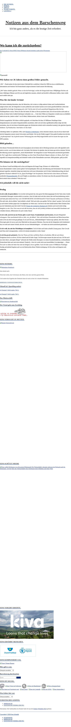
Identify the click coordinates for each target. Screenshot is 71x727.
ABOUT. (6, 7)
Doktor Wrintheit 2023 (40, 709)
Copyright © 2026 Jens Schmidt (9, 714)
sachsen (41, 50)
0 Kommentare (46, 50)
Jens (1, 50)
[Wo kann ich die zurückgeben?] (33, 71)
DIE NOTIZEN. (8, 4)
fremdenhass (33, 50)
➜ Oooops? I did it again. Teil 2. (9, 290)
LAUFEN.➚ (7, 11)
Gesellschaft (5, 50)
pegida (38, 50)
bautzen (24, 50)
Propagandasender (12, 176)
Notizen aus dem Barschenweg (36, 22)
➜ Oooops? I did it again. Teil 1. (9, 294)
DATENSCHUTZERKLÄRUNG (14, 282)
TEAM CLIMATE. (9, 9)
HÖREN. (6, 6)
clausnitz (28, 50)
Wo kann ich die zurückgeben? (21, 45)
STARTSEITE (8, 717)
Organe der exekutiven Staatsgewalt (36, 206)
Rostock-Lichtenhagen (32, 131)
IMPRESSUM (3, 282)
